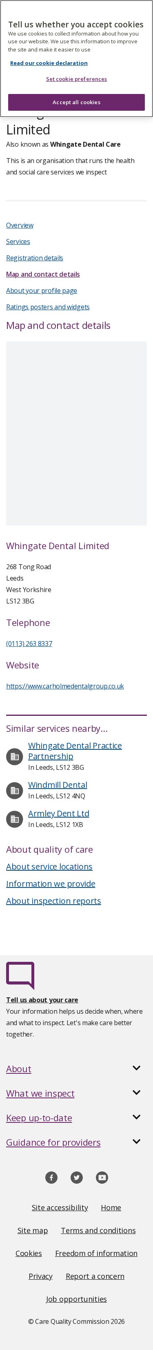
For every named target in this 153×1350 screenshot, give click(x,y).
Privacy (41, 1276)
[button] (76, 1068)
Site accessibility (60, 1207)
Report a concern (95, 1276)
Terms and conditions (98, 1230)
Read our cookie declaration (49, 63)
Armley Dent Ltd (58, 813)
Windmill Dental (57, 784)
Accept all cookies (76, 102)
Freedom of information (96, 1253)
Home (111, 1207)
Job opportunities (76, 1299)
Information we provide (50, 883)
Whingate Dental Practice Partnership (75, 751)
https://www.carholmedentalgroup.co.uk (65, 686)
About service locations (49, 866)
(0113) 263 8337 (29, 643)
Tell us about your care (42, 999)
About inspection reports (53, 900)
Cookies (29, 1253)
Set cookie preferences (76, 79)
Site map (33, 1230)
